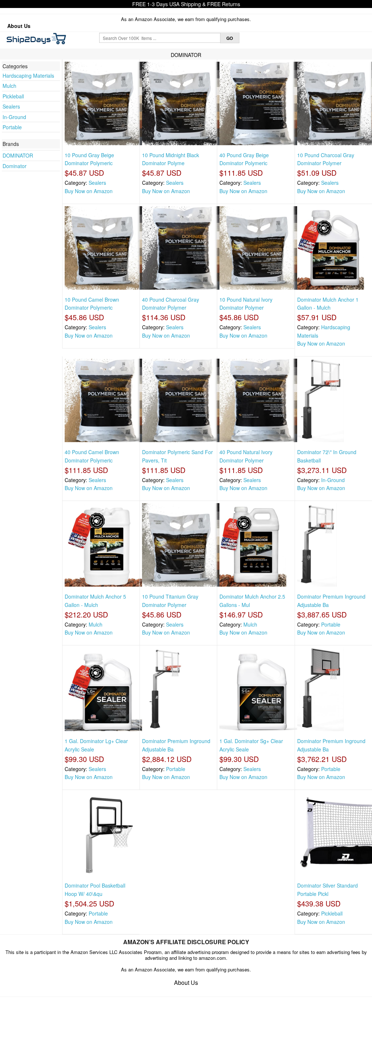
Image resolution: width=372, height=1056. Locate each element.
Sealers (11, 106)
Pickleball (13, 96)
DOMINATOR (18, 155)
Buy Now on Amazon (89, 191)
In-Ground (14, 117)
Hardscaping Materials (28, 75)
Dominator (15, 166)
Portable (12, 127)
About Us (19, 25)
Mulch (9, 85)
